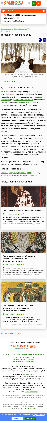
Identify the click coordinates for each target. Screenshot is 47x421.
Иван (29, 173)
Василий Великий (8, 91)
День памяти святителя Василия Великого (23, 210)
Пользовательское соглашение (23, 359)
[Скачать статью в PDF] (40, 40)
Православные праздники (12, 214)
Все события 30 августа (11, 333)
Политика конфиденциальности (23, 361)
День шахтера (10, 18)
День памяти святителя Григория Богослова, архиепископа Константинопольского (19, 258)
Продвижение (15, 354)
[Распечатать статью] (44, 40)
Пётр (18, 175)
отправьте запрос (30, 408)
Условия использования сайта (23, 357)
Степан (24, 175)
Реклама (24, 354)
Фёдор (31, 175)
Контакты (30, 354)
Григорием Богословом (23, 100)
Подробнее (17, 419)
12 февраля (9, 81)
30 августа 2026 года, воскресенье (21, 15)
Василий (4, 173)
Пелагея (12, 175)
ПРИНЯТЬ (30, 419)
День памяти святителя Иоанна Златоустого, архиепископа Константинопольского (18, 308)
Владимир (13, 173)
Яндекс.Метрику (39, 415)
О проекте (5, 354)
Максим (4, 175)
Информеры (39, 354)
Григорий (22, 173)
